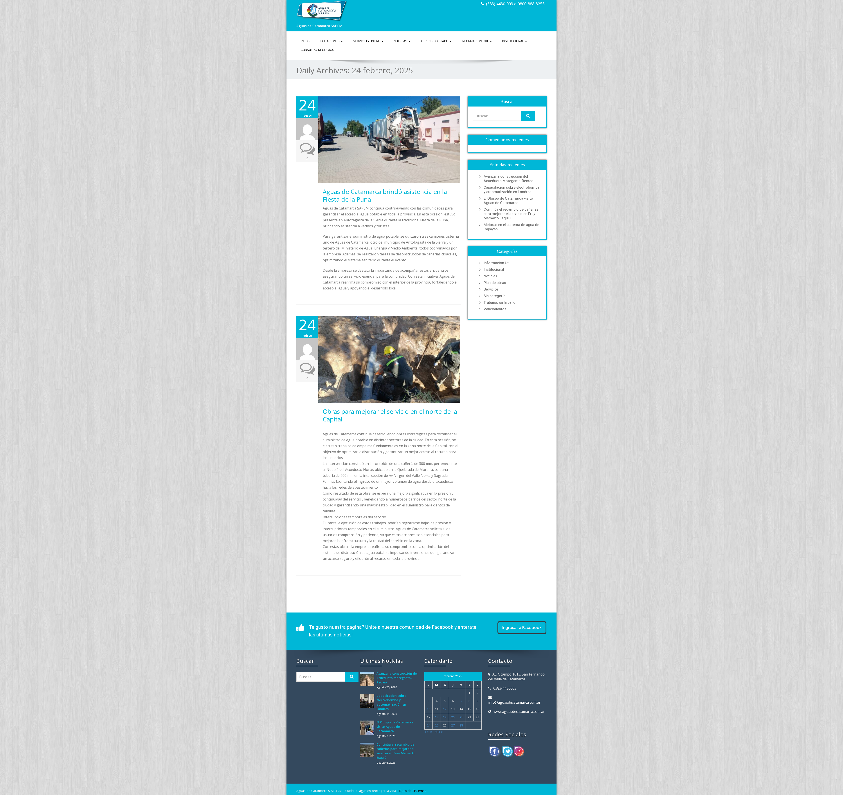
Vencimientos (495, 309)
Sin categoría (494, 296)
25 (436, 725)
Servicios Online (367, 41)
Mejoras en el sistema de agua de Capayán (511, 226)
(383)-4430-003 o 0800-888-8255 (515, 3)
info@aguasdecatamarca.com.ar (514, 702)
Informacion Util (475, 41)
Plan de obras (495, 282)
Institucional (513, 41)
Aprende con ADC (435, 41)
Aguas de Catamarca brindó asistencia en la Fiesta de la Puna (385, 195)
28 (461, 725)
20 (453, 717)
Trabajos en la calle (499, 302)
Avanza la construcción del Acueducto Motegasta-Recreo (508, 178)
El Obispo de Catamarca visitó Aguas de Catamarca (508, 200)
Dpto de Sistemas (412, 790)
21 (461, 717)
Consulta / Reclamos (317, 50)
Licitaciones (330, 41)
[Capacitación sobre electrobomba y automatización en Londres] (368, 701)
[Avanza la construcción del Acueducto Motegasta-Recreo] (368, 679)
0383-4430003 (504, 688)
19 (445, 717)
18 (436, 717)
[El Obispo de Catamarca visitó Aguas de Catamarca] (368, 728)
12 (445, 709)
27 (453, 725)
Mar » (439, 732)
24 (428, 725)
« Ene (428, 732)
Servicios (491, 289)
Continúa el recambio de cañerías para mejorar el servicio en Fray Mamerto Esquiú (511, 213)
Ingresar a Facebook (522, 627)
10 (428, 709)
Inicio (305, 41)
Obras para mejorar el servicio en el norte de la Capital (390, 415)
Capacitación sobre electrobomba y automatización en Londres (511, 189)
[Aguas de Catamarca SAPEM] (357, 11)
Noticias (401, 41)
